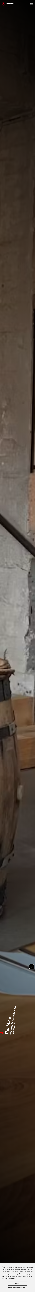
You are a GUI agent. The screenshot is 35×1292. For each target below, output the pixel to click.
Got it (17, 1283)
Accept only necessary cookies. (17, 1287)
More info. (12, 1278)
